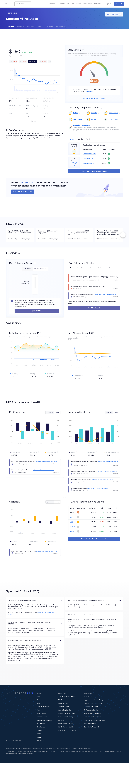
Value (75, 113)
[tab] (10, 26)
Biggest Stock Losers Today (93, 703)
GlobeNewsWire (74, 239)
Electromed (87, 154)
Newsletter (40, 740)
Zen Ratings (87, 4)
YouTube (39, 737)
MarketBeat (42, 239)
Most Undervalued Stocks (92, 717)
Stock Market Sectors (65, 723)
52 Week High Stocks (91, 706)
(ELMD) (93, 154)
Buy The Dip (88, 696)
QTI (71, 517)
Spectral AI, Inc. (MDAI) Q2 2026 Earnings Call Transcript (19, 232)
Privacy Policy (41, 713)
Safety (93, 119)
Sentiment (77, 119)
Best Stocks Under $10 (91, 727)
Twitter (39, 734)
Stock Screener (63, 700)
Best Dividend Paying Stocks (68, 717)
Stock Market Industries (66, 727)
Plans (38, 710)
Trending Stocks (63, 706)
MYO (71, 522)
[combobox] (22, 4)
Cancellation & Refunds (44, 720)
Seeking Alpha (13, 239)
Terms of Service (42, 717)
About (39, 696)
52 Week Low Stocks (91, 710)
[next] (123, 235)
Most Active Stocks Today (92, 713)
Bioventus (86, 163)
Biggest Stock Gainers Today (93, 700)
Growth (94, 113)
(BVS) (92, 163)
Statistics (61, 720)
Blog (38, 703)
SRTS (72, 531)
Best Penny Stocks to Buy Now (94, 720)
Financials (113, 119)
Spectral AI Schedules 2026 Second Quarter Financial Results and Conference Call (108, 233)
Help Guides (41, 727)
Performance (41, 723)
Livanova (86, 158)
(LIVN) (91, 158)
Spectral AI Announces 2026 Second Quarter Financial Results (78, 233)
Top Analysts (76, 4)
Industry (72, 139)
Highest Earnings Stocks (66, 713)
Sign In (108, 4)
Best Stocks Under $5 (91, 723)
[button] (35, 600)
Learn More (89, 92)
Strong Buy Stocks (64, 710)
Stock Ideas (64, 4)
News (38, 700)
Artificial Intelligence (81, 125)
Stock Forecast (63, 703)
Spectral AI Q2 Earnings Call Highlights (48, 232)
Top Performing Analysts (66, 696)
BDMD (72, 526)
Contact (39, 730)
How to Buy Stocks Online (67, 730)
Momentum (113, 113)
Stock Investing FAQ (43, 706)
